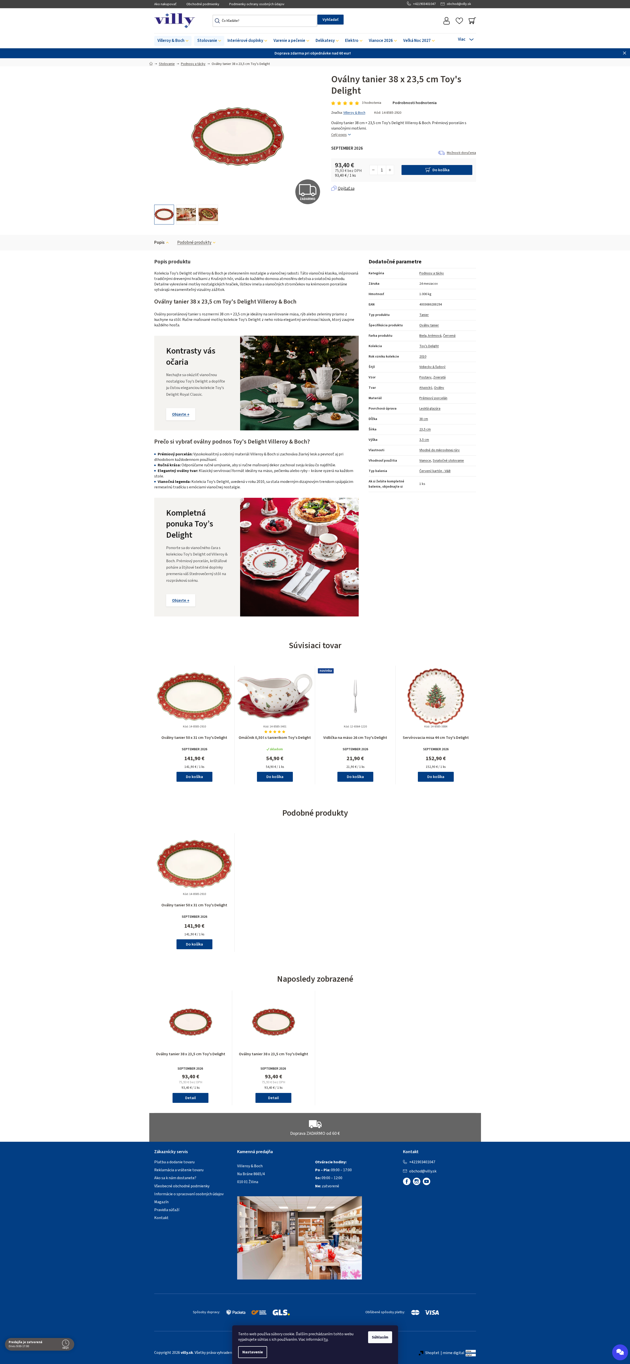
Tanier (424, 314)
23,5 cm (425, 429)
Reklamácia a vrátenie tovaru (178, 1170)
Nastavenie (252, 1352)
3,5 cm (424, 439)
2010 (422, 356)
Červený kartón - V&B (435, 471)
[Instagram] (416, 1181)
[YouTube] (426, 1181)
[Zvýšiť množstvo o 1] (390, 170)
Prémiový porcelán (433, 398)
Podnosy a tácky (431, 273)
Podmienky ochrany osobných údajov (256, 4)
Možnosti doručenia (461, 152)
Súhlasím (380, 1337)
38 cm (423, 419)
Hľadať (330, 20)
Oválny (439, 387)
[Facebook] (406, 1181)
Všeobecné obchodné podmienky (181, 1186)
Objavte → (180, 414)
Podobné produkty (194, 243)
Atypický (425, 387)
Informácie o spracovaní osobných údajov (189, 1194)
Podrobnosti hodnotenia (415, 103)
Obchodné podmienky (202, 4)
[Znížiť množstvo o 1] (374, 170)
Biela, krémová (430, 335)
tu (326, 1339)
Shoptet (432, 1353)
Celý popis (339, 135)
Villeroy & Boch (354, 112)
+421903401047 (424, 3)
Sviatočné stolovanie (448, 460)
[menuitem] (173, 41)
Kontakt (161, 1218)
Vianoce (425, 460)
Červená (449, 335)
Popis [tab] (159, 243)
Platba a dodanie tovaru (174, 1162)
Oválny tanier (429, 325)
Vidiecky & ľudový (432, 366)
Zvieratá (439, 377)
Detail (190, 1098)
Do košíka (441, 170)
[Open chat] (620, 1352)
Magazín (161, 1202)
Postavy (425, 377)
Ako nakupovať (165, 4)
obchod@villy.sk (459, 3)
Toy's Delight (429, 346)
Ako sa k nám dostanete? (175, 1178)
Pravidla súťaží (166, 1210)
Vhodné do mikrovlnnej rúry (439, 450)
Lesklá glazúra (429, 408)
